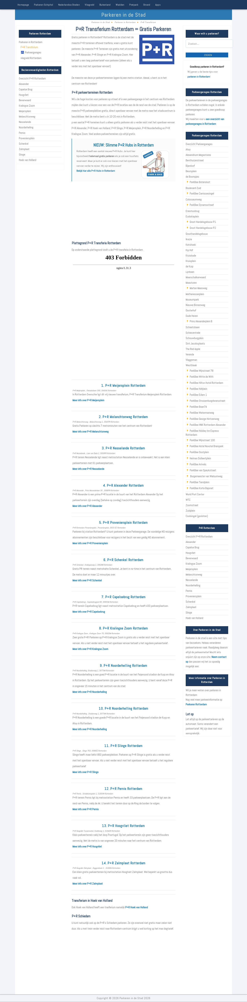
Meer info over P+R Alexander (87, 506)
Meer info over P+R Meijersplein (88, 400)
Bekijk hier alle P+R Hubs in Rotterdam (95, 170)
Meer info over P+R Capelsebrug (89, 611)
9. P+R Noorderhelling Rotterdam (123, 665)
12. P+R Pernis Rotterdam (123, 788)
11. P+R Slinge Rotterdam (123, 745)
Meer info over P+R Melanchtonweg (91, 431)
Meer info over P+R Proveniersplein (90, 543)
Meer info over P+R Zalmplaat (88, 883)
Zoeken (208, 55)
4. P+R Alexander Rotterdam (123, 485)
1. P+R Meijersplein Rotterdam (123, 385)
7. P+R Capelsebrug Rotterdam (123, 597)
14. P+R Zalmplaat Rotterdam (123, 863)
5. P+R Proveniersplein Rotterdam (123, 522)
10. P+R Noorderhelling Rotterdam (123, 708)
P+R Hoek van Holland (136, 907)
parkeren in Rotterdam (199, 76)
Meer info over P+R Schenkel (87, 580)
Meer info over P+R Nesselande (88, 468)
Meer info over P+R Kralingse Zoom (90, 649)
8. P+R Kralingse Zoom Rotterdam (123, 628)
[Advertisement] (124, 211)
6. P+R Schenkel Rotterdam (123, 560)
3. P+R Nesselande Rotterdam (123, 448)
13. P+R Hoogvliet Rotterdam (123, 826)
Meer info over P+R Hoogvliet (87, 846)
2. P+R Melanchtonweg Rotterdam (123, 417)
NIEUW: (123, 145)
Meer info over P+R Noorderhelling (90, 692)
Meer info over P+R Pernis (86, 809)
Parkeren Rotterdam (196, 704)
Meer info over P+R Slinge (86, 772)
